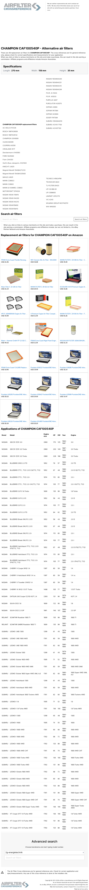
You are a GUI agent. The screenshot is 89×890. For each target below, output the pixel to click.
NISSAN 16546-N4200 (11, 198)
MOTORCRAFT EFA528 (11, 191)
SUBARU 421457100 (53, 128)
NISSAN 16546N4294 (54, 89)
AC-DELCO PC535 (9, 128)
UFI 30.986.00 (51, 189)
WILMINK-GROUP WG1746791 (57, 203)
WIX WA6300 (51, 206)
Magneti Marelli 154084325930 (14, 174)
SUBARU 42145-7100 (54, 125)
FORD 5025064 (8, 156)
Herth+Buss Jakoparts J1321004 (15, 163)
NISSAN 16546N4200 (54, 79)
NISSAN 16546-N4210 (11, 202)
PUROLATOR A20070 (54, 103)
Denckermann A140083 (11, 152)
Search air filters (81, 219)
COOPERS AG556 (9, 145)
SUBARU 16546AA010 (54, 121)
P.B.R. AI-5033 (51, 93)
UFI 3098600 (51, 192)
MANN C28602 (8, 184)
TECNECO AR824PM (53, 178)
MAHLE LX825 (8, 177)
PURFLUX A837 (51, 100)
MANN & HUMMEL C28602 (12, 188)
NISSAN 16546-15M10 (11, 195)
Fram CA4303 (8, 159)
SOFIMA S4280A (52, 114)
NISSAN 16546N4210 (54, 86)
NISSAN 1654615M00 (10, 205)
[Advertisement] (44, 29)
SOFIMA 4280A (51, 107)
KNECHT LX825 (8, 166)
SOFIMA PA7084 (52, 111)
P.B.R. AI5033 (51, 96)
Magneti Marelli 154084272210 (14, 170)
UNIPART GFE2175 (53, 196)
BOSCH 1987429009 (10, 131)
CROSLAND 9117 (9, 149)
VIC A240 (49, 199)
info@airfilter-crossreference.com (78, 887)
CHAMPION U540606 (10, 138)
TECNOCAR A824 (52, 182)
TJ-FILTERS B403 (52, 185)
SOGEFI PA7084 (52, 118)
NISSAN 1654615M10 (10, 209)
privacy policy (84, 889)
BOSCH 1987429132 (10, 135)
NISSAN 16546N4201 (54, 82)
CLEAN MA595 (8, 142)
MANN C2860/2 (8, 181)
